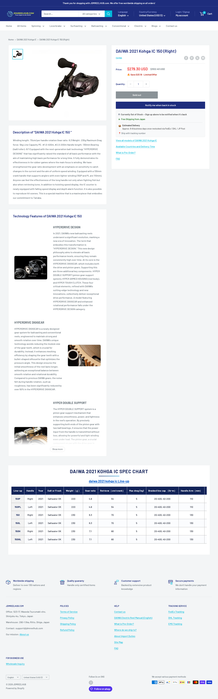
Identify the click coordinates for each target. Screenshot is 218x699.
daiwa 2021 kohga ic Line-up (109, 481)
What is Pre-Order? (126, 152)
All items (21, 25)
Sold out (137, 95)
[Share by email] (203, 57)
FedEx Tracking (176, 611)
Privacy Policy (67, 617)
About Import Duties (124, 636)
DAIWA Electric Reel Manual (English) (133, 617)
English (11, 677)
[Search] (108, 14)
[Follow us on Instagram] (91, 683)
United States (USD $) (33, 677)
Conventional (119, 25)
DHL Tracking (175, 617)
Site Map (118, 642)
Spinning (36, 25)
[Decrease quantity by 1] (130, 84)
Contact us (171, 25)
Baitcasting (97, 25)
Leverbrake (56, 25)
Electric (139, 25)
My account (182, 15)
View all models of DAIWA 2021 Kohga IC (136, 140)
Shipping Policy (68, 623)
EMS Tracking (175, 623)
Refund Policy (67, 629)
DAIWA (119, 58)
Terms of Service (69, 611)
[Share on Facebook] (186, 57)
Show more (57, 449)
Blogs (154, 25)
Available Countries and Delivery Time (135, 146)
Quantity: (120, 84)
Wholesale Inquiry (15, 663)
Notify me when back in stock (160, 105)
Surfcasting (76, 25)
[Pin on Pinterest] (192, 57)
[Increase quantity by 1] (146, 84)
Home (9, 25)
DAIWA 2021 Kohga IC (26, 39)
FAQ (118, 158)
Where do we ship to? (125, 629)
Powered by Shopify (15, 688)
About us (24, 634)
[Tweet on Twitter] (197, 57)
